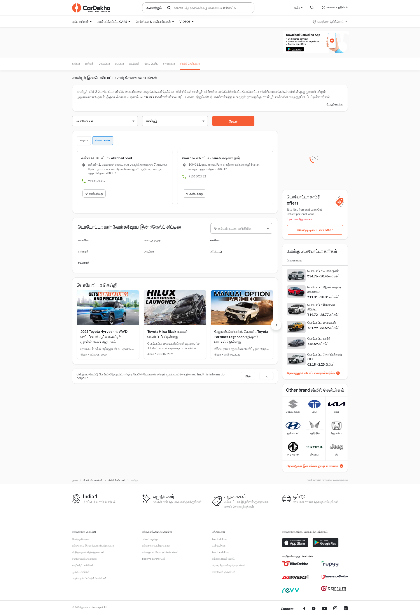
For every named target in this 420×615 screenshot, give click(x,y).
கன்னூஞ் (83, 251)
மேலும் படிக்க (335, 104)
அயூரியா (149, 251)
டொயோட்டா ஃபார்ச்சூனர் (323, 271)
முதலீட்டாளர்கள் (80, 571)
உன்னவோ (83, 240)
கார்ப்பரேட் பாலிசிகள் (83, 565)
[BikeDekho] (295, 563)
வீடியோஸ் (134, 63)
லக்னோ (215, 240)
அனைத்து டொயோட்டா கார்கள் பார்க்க (311, 373)
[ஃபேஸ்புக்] (304, 609)
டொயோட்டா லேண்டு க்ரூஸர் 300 (324, 356)
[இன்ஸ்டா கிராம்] (335, 609)
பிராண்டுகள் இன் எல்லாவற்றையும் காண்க (312, 466)
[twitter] (313, 609)
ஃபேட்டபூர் (216, 251)
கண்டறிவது (96, 193)
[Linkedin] (346, 609)
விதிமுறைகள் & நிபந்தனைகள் (88, 552)
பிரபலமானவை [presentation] (294, 260)
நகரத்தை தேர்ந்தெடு (330, 21)
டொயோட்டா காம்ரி (318, 338)
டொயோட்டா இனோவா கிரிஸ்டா (321, 307)
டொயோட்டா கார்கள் (154, 97)
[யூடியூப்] (324, 609)
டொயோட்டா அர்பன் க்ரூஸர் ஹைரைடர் (324, 289)
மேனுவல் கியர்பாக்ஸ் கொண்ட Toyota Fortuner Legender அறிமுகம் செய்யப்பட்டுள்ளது (241, 336)
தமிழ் (297, 7)
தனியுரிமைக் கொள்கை (84, 558)
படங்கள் (119, 63)
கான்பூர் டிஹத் (152, 240)
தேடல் (233, 121)
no (266, 376)
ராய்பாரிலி (83, 262)
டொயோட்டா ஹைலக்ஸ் (321, 322)
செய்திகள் (104, 63)
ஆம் (248, 376)
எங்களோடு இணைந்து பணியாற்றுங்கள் (93, 545)
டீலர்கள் (89, 63)
